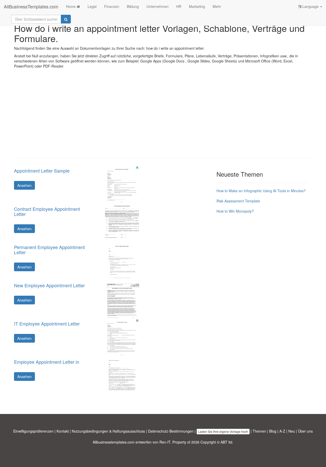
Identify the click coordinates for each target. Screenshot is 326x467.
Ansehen (24, 185)
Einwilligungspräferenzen (33, 431)
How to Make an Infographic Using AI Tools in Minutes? (261, 190)
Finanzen (111, 6)
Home (71, 6)
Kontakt (63, 431)
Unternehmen (157, 6)
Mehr (217, 6)
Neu (291, 431)
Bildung (133, 6)
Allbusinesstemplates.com (113, 442)
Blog (272, 431)
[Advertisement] (163, 117)
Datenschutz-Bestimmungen (171, 431)
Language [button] (310, 6)
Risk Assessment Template (238, 200)
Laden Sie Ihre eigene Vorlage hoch (223, 431)
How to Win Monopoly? (235, 211)
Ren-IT (164, 442)
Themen (259, 431)
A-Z (282, 431)
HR (178, 6)
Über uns (305, 431)
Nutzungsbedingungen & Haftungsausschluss (108, 431)
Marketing (197, 6)
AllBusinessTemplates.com (31, 6)
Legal (92, 6)
